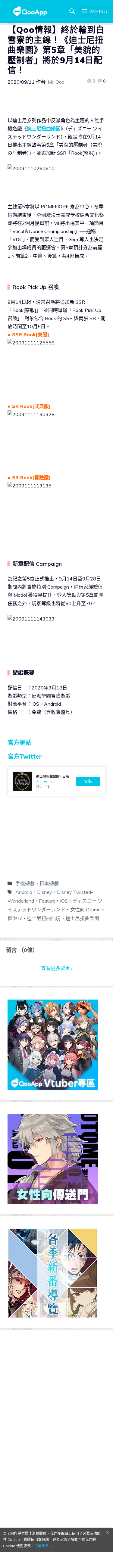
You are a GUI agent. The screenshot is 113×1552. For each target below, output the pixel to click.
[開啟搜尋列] (72, 11)
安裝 (88, 781)
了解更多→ (43, 1546)
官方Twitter (25, 756)
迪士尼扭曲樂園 (44, 129)
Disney (44, 892)
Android (23, 892)
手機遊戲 (25, 883)
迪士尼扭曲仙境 (44, 918)
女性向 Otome (85, 910)
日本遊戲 (49, 883)
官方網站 (20, 742)
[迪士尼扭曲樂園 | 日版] (56, 781)
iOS (64, 901)
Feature (47, 901)
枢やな (15, 918)
